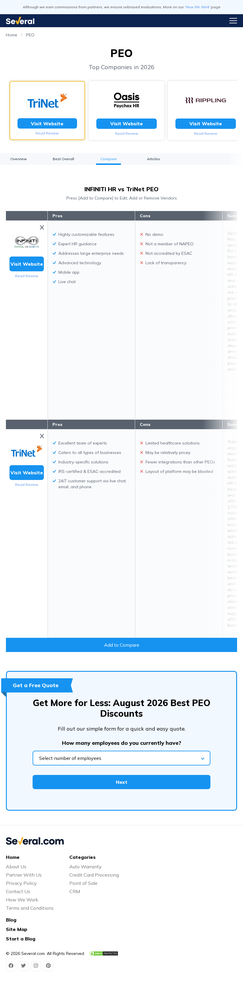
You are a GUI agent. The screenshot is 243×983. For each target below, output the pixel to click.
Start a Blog (20, 939)
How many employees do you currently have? (121, 742)
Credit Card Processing (94, 875)
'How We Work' (197, 7)
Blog (11, 920)
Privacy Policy (21, 883)
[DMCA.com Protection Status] (104, 953)
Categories (82, 857)
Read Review (47, 133)
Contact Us (18, 891)
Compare (108, 159)
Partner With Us (24, 875)
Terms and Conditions (30, 908)
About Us (16, 867)
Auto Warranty (85, 867)
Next (121, 782)
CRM (74, 891)
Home (11, 35)
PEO (30, 35)
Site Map (16, 929)
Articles (153, 159)
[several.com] (20, 20)
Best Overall (63, 159)
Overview (18, 159)
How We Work (22, 900)
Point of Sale (83, 883)
